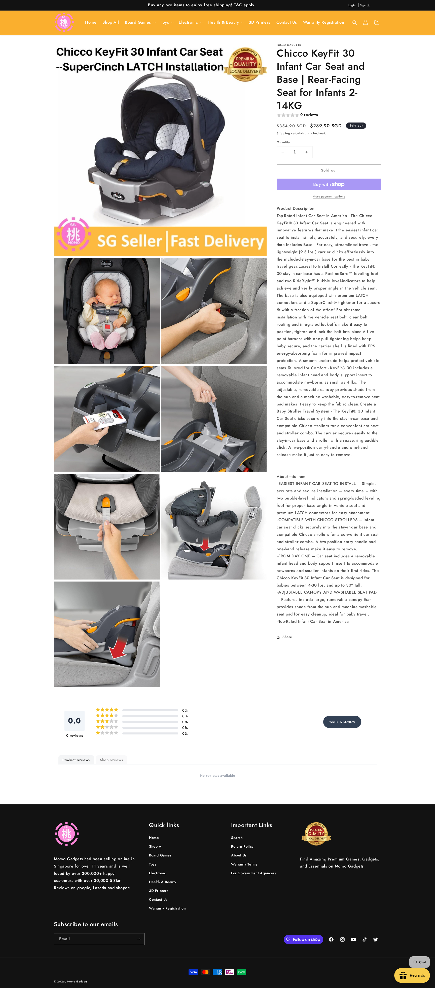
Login (352, 5)
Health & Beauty (162, 881)
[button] (140, 22)
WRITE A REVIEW (342, 722)
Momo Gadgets (77, 981)
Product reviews (76, 759)
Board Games (160, 855)
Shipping (283, 133)
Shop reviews (111, 759)
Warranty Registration (167, 908)
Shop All (156, 846)
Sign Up (365, 5)
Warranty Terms (244, 864)
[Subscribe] (138, 939)
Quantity (283, 142)
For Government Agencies (253, 873)
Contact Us (158, 899)
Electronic (157, 873)
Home (154, 837)
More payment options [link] (329, 196)
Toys (152, 864)
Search (237, 837)
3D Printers (158, 890)
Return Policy (242, 846)
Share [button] (287, 636)
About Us (239, 855)
